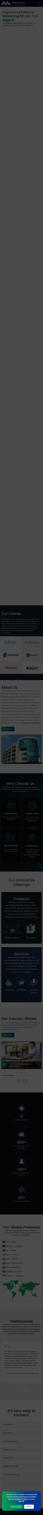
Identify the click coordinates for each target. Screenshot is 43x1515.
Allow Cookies (16, 1507)
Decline (29, 1507)
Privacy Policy (21, 1499)
